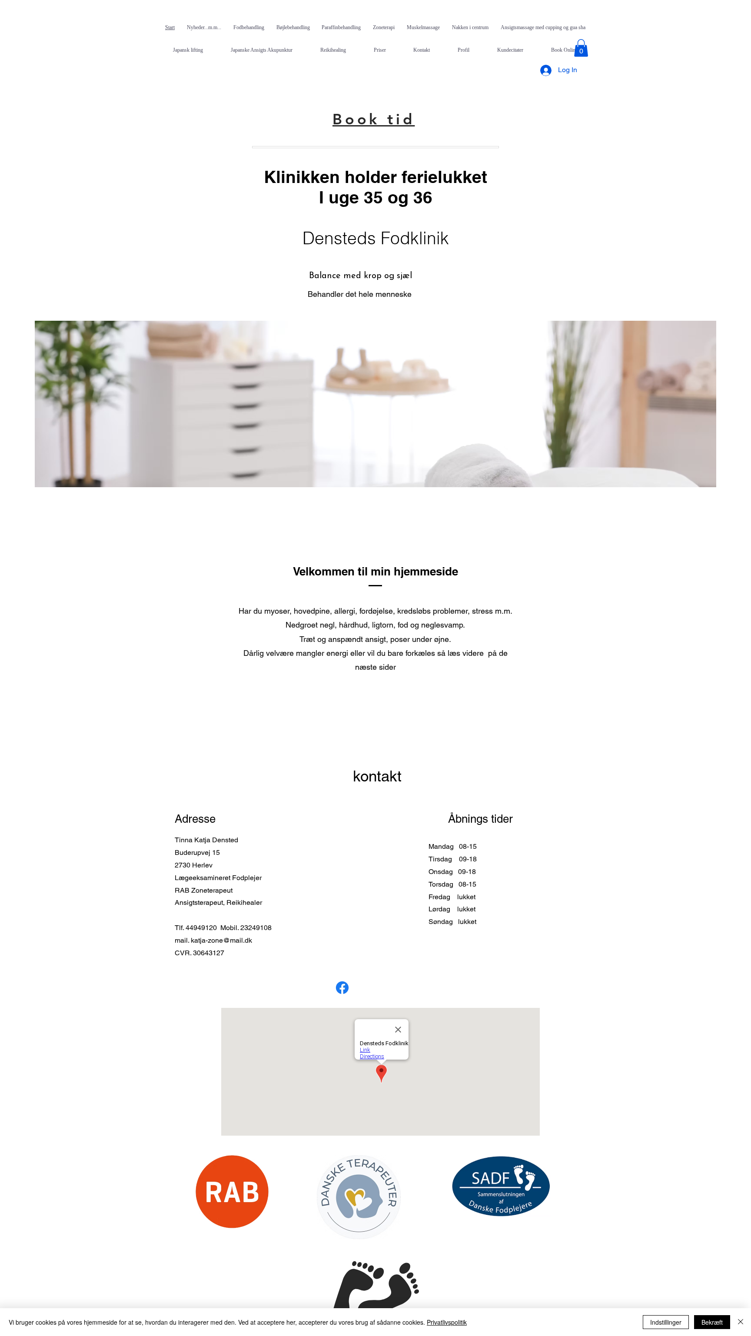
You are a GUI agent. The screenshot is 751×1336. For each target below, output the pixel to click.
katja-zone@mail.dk (221, 940)
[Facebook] (342, 987)
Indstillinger (665, 1322)
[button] (581, 48)
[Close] (740, 1322)
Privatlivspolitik (447, 1322)
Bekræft (712, 1322)
